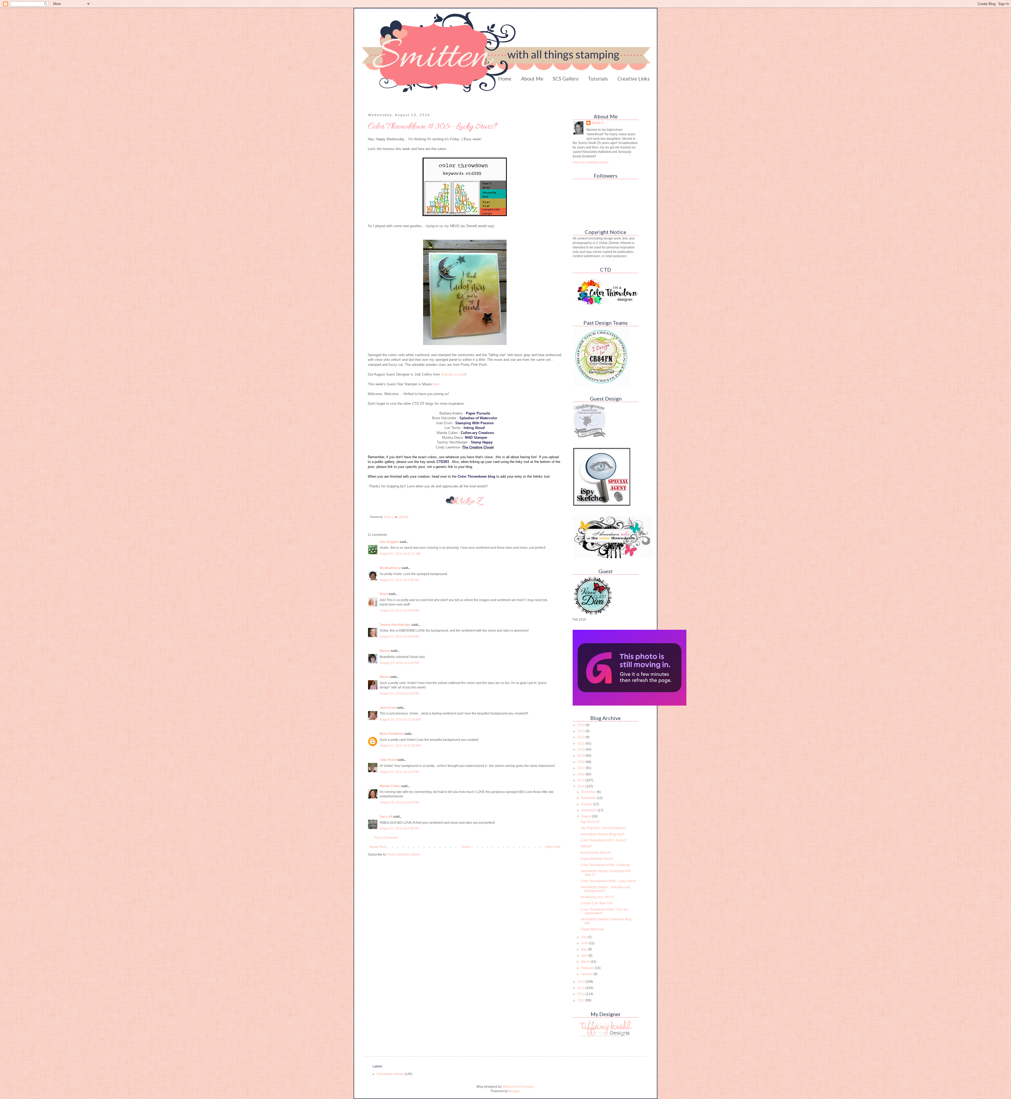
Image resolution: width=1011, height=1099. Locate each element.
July (584, 937)
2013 (581, 981)
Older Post (552, 847)
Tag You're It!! (590, 822)
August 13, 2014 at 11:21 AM (400, 554)
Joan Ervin (388, 708)
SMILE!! (586, 846)
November (589, 798)
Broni (384, 594)
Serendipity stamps (390, 1074)
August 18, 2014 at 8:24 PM (399, 802)
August (586, 816)
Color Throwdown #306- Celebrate (605, 865)
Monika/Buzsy (390, 568)
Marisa (385, 651)
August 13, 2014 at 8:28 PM (399, 693)
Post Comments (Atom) (403, 854)
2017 (581, 768)
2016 (581, 774)
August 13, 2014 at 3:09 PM (399, 610)
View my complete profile (590, 162)
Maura (384, 677)
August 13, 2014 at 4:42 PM (399, 663)
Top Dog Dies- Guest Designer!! (603, 828)
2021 (581, 743)
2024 (581, 725)
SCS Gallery (566, 79)
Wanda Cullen (390, 786)
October (587, 804)
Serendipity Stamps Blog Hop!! (602, 834)
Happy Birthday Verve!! (597, 859)
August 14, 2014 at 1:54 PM (399, 772)
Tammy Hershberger (395, 625)
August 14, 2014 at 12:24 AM (400, 719)
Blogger (514, 1091)
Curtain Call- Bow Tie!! (597, 903)
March (586, 961)
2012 (581, 988)
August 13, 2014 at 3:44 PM (399, 636)
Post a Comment (386, 838)
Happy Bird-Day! (592, 929)
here (436, 384)
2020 (581, 749)
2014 (581, 786)
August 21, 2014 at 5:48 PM (399, 828)
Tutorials (598, 79)
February (588, 968)
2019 (581, 755)
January (587, 974)
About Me (532, 79)
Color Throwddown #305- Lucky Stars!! (608, 881)
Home (505, 79)
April (584, 955)
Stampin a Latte (453, 374)
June (585, 943)
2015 (581, 780)
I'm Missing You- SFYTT (597, 897)
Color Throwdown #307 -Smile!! (603, 840)
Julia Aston (388, 760)
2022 (581, 737)
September (589, 810)
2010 (581, 1000)
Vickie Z (597, 123)
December (589, 792)
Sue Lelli (386, 816)
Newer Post (377, 847)
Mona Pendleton (392, 734)
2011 (581, 994)
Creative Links (633, 79)
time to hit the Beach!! (596, 853)
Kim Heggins (389, 542)
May (584, 949)
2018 (581, 762)
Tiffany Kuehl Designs (518, 1086)
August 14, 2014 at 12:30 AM (400, 745)
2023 (581, 731)
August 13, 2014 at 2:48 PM (399, 580)
